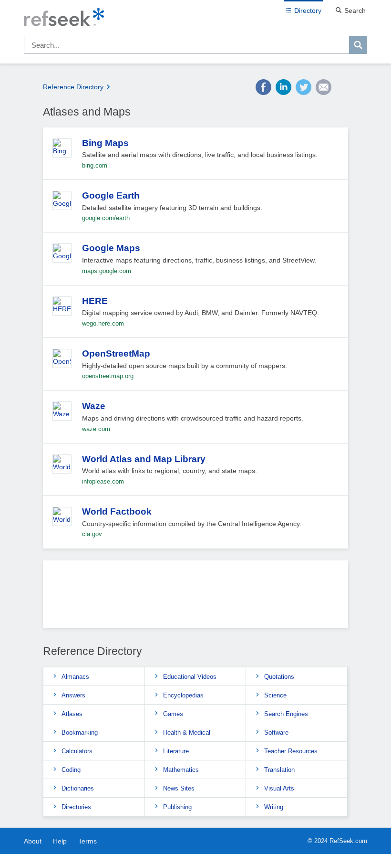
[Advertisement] (195, 597)
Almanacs (75, 676)
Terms (87, 841)
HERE (95, 301)
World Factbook (117, 511)
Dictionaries (78, 788)
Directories (76, 807)
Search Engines (286, 713)
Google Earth (111, 195)
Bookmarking (80, 732)
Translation (279, 769)
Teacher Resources (291, 751)
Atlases (72, 713)
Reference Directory (73, 87)
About (32, 841)
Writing (273, 807)
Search (355, 10)
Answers (73, 695)
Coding (71, 769)
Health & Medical (186, 732)
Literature (176, 751)
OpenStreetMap (116, 353)
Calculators (77, 751)
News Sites (179, 788)
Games (173, 713)
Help (60, 841)
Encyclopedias (183, 695)
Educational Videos (189, 676)
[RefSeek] (195, 18)
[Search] (358, 45)
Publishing (177, 807)
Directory (307, 10)
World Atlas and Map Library (144, 459)
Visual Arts (279, 788)
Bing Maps (105, 143)
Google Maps (111, 248)
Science (275, 695)
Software (276, 732)
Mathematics (181, 769)
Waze (93, 406)
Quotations (279, 676)
